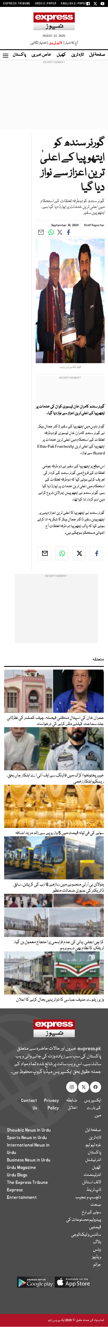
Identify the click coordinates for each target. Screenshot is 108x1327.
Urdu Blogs (17, 1175)
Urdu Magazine (21, 1167)
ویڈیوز (96, 1257)
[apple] (73, 1284)
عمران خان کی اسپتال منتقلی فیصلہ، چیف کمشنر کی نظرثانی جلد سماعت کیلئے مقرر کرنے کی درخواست (55, 721)
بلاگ (97, 1242)
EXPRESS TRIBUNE (16, 3)
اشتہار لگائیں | (39, 43)
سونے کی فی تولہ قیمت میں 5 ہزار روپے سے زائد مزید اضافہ (59, 833)
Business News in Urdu (28, 1160)
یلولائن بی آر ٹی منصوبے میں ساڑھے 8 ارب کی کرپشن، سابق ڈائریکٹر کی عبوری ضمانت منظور (59, 887)
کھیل (61, 54)
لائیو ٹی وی (55, 43)
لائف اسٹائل (91, 1182)
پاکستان (19, 54)
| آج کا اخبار (70, 43)
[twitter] (79, 553)
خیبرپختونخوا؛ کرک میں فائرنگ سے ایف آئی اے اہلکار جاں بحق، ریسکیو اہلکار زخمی (55, 778)
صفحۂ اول (97, 54)
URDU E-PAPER (45, 3)
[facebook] (96, 553)
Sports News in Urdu (27, 1137)
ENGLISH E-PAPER (74, 3)
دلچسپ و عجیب (88, 1197)
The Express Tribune (27, 1182)
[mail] (44, 553)
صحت (96, 1205)
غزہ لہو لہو (93, 1145)
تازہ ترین (77, 54)
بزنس (97, 1249)
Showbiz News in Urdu (29, 1130)
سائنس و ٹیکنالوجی (86, 1235)
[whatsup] (61, 553)
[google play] (35, 1284)
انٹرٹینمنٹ (92, 1175)
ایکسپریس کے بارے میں (92, 1108)
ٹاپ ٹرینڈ (93, 1190)
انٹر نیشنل (93, 1160)
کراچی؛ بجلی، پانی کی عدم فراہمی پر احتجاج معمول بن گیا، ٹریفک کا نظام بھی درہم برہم (59, 945)
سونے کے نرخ (91, 1212)
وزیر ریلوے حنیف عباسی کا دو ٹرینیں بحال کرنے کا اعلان (60, 999)
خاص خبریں (41, 54)
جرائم (97, 1264)
